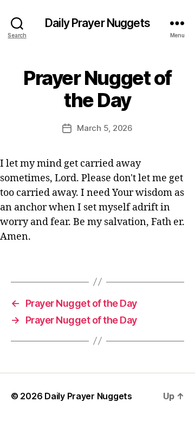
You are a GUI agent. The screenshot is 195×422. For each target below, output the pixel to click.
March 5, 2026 (105, 128)
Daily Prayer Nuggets (97, 23)
